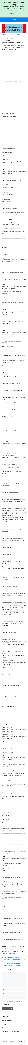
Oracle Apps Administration (11, 957)
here (17, 948)
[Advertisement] (14, 66)
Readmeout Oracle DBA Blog (14, 3)
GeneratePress (15, 1042)
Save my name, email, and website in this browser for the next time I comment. (14, 1002)
